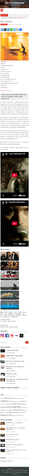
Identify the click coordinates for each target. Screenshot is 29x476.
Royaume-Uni (5, 415)
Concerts (19, 470)
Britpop (19, 312)
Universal (19, 415)
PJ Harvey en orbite (11, 374)
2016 (5, 398)
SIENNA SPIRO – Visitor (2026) (14, 356)
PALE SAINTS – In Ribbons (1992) (8, 321)
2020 (15, 398)
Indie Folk (3, 407)
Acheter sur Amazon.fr (5, 90)
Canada (19, 401)
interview (23, 407)
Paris (15, 410)
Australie (10, 401)
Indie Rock (16, 406)
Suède (16, 415)
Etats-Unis (16, 403)
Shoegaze (13, 415)
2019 (13, 398)
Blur (15, 312)
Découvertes (6, 472)
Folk (21, 404)
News (8, 470)
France (24, 404)
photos (19, 410)
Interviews (25, 470)
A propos (25, 472)
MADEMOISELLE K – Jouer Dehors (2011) (14, 422)
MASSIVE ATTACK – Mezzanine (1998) (9, 327)
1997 (6, 312)
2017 (8, 398)
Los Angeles (7, 410)
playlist (25, 410)
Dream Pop (5, 404)
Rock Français (22, 412)
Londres (5, 315)
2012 (3, 398)
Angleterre (11, 312)
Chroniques (10, 17)
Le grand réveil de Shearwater (12, 434)
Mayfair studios (12, 315)
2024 (23, 398)
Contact (15, 473)
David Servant (12, 24)
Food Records (10, 313)
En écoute (12, 472)
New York (12, 410)
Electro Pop (10, 404)
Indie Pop (9, 407)
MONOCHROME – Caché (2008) (12, 439)
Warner (22, 415)
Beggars (13, 401)
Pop (1, 412)
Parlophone (19, 315)
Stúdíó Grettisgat (14, 316)
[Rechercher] (27, 342)
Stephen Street (6, 316)
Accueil (3, 470)
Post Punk (5, 412)
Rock (8, 412)
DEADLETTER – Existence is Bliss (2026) (14, 444)
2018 (11, 398)
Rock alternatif (14, 412)
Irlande (26, 407)
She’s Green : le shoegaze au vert (15, 361)
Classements (18, 472)
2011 (1, 398)
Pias (23, 410)
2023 (21, 398)
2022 (19, 398)
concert (23, 401)
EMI (5, 313)
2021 (17, 398)
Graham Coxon (18, 313)
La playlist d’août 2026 (12, 350)
